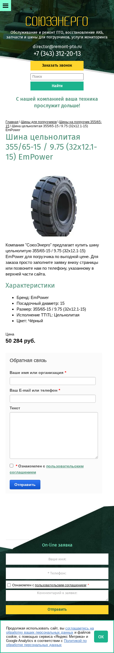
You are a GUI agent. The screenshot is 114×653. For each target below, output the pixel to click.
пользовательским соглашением (60, 585)
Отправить (25, 484)
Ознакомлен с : (50, 585)
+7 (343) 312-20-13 (57, 54)
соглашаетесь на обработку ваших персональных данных (50, 630)
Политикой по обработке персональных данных (46, 643)
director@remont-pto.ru (57, 46)
